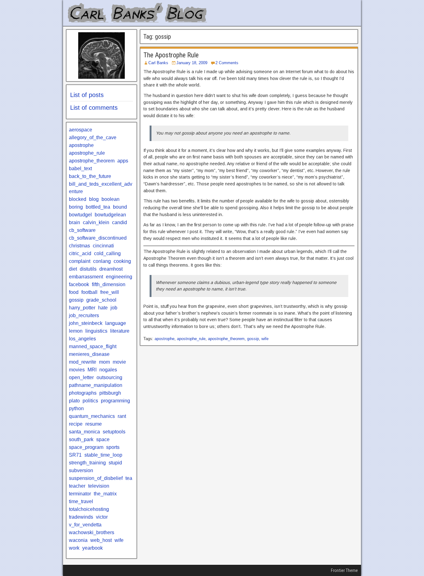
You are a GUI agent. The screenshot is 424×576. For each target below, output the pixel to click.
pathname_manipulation (95, 385)
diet (73, 269)
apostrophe (164, 338)
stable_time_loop (103, 455)
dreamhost (111, 269)
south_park (81, 439)
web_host (101, 540)
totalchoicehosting (89, 509)
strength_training (87, 462)
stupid (115, 462)
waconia (78, 540)
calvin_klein (96, 222)
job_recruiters (84, 315)
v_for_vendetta (85, 524)
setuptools (114, 431)
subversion (81, 470)
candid (119, 222)
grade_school (101, 300)
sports (113, 447)
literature (119, 331)
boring (76, 207)
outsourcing (109, 377)
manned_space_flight (92, 346)
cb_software (82, 230)
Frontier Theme (344, 570)
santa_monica (84, 431)
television (98, 486)
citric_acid (80, 253)
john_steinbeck (85, 323)
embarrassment (86, 276)
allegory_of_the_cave (92, 137)
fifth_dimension (108, 284)
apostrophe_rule (191, 338)
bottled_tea (98, 207)
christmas (79, 245)
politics (90, 400)
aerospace (80, 129)
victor (102, 517)
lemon (76, 331)
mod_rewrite (82, 362)
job (114, 307)
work (74, 548)
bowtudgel (80, 214)
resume (93, 424)
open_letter (81, 377)
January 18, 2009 (191, 62)
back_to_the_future (90, 176)
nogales (108, 369)
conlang (102, 261)
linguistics (96, 331)
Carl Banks (158, 62)
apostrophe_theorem (226, 338)
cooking (122, 261)
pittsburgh (110, 393)
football (89, 292)
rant (122, 416)
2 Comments (226, 62)
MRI (92, 369)
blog (94, 199)
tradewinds (81, 517)
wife (264, 338)
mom (104, 362)
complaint (79, 261)
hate (103, 307)
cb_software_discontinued (98, 238)
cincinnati (103, 245)
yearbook (92, 548)
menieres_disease (89, 354)
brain (74, 222)
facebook (79, 284)
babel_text (80, 168)
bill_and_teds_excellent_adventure (100, 187)
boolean (110, 199)
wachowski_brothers (91, 532)
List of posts (87, 94)
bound (120, 207)
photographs (83, 393)
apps (122, 160)
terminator (80, 493)
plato (74, 400)
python (76, 408)
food (74, 292)
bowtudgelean (110, 214)
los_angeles (82, 338)
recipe (76, 424)
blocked (77, 199)
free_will (109, 292)
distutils (88, 269)
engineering (119, 276)
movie (119, 362)
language (115, 323)
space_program (86, 447)
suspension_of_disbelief (96, 478)
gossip (253, 338)
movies (77, 369)
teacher (77, 486)
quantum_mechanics (92, 416)
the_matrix (105, 493)
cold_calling (107, 253)
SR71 (75, 455)
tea (128, 478)
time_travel (81, 501)
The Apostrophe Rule (171, 55)
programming (115, 400)
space (103, 439)
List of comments (94, 107)
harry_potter (82, 307)
